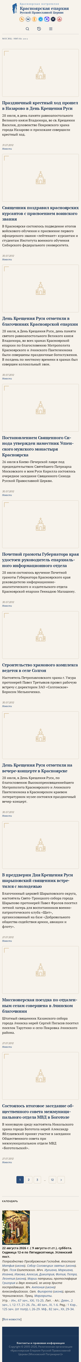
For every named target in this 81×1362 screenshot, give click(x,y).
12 (52, 1180)
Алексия (32, 1274)
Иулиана (50, 1270)
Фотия (60, 1274)
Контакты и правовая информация (41, 1343)
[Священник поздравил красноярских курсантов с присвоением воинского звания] (40, 178)
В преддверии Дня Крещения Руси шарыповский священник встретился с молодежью (37, 880)
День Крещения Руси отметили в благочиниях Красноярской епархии (40, 321)
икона (20, 1266)
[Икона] (16, 1244)
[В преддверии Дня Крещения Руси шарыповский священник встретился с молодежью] (40, 845)
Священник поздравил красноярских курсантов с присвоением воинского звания (40, 213)
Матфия (8, 1266)
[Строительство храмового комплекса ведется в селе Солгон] (40, 635)
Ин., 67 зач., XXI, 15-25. (27, 1300)
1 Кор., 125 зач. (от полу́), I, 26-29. (39, 1307)
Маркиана (65, 1270)
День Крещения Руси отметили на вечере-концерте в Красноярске (37, 767)
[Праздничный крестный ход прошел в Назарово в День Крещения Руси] (40, 73)
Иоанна (7, 1274)
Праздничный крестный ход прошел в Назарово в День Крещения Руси (40, 105)
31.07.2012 (7, 145)
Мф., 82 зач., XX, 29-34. (58, 1309)
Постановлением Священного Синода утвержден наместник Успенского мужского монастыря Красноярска (38, 446)
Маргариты (43, 1296)
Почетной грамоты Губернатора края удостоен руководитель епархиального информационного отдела (40, 559)
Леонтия (8, 1278)
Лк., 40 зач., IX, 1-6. (45, 1305)
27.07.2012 (7, 937)
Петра (72, 1274)
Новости (7, 148)
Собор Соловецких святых (46, 1266)
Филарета (44, 1291)
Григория (8, 1283)
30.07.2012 (8, 255)
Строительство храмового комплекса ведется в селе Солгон (40, 667)
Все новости (12, 1319)
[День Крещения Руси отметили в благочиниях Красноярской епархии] (40, 288)
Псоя (13, 1270)
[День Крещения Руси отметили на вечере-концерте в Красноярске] (40, 735)
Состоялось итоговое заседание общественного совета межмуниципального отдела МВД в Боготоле (38, 1111)
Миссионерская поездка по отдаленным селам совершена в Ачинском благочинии (39, 1005)
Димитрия (46, 1274)
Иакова (19, 1274)
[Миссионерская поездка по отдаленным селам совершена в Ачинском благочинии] (40, 970)
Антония (38, 1287)
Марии (32, 1278)
